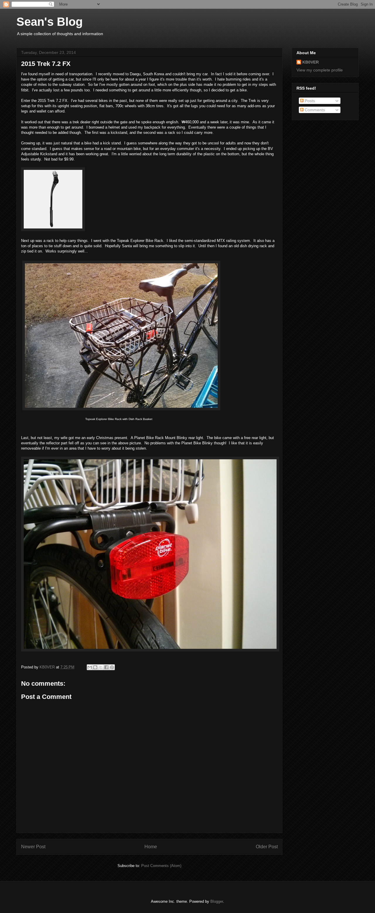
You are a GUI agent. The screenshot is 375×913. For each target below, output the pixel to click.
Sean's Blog (49, 21)
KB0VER (310, 62)
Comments (314, 109)
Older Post (267, 846)
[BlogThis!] (95, 667)
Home (150, 846)
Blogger (216, 901)
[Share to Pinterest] (112, 667)
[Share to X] (101, 667)
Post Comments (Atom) (161, 865)
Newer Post (33, 846)
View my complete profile (319, 70)
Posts (309, 100)
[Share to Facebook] (106, 667)
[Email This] (90, 667)
